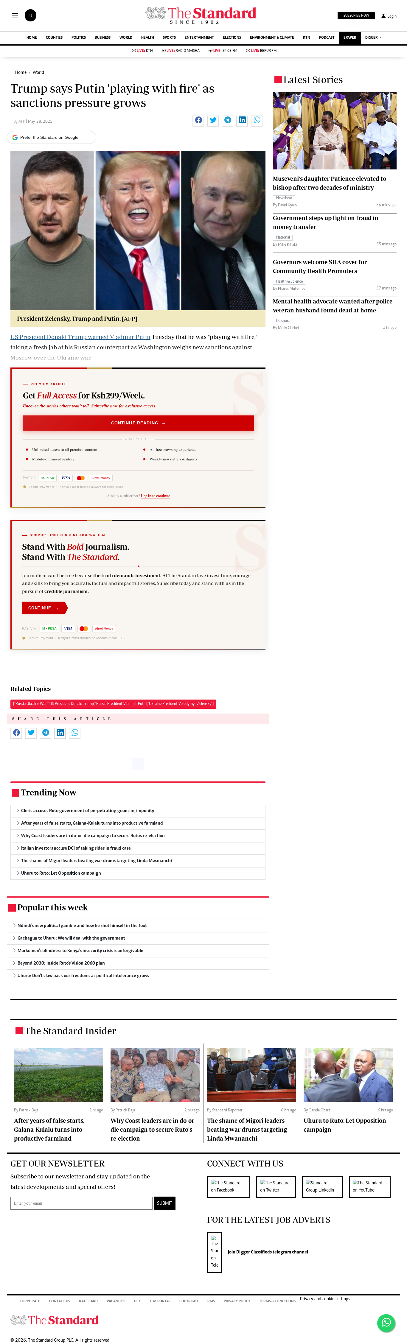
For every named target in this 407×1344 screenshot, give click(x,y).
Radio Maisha (183, 51)
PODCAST (327, 38)
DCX (137, 1301)
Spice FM (225, 51)
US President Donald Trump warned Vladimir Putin (80, 336)
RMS (211, 1301)
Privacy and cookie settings (325, 1299)
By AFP (19, 122)
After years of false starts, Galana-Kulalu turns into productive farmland (49, 1129)
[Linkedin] (325, 1187)
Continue (43, 608)
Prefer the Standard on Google (49, 137)
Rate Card (88, 1301)
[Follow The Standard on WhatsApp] (386, 1323)
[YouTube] (373, 1187)
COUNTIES (54, 38)
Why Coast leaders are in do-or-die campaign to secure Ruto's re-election (153, 1129)
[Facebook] (231, 1187)
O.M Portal (160, 1301)
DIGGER (372, 38)
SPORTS (169, 38)
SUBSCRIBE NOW (356, 16)
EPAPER (350, 38)
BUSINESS (103, 38)
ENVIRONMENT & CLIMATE (272, 38)
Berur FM (263, 51)
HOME (32, 38)
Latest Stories (313, 79)
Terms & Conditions (277, 1301)
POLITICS (79, 38)
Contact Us (59, 1301)
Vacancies (116, 1301)
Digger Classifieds (253, 1252)
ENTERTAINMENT (199, 38)
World (38, 72)
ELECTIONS (232, 38)
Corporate (30, 1301)
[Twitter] (279, 1187)
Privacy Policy (237, 1301)
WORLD (125, 38)
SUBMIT (164, 1203)
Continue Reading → (138, 423)
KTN (306, 38)
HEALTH (147, 38)
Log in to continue (155, 495)
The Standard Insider (70, 1030)
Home (21, 72)
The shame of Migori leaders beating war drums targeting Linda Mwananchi (247, 1129)
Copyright (188, 1301)
